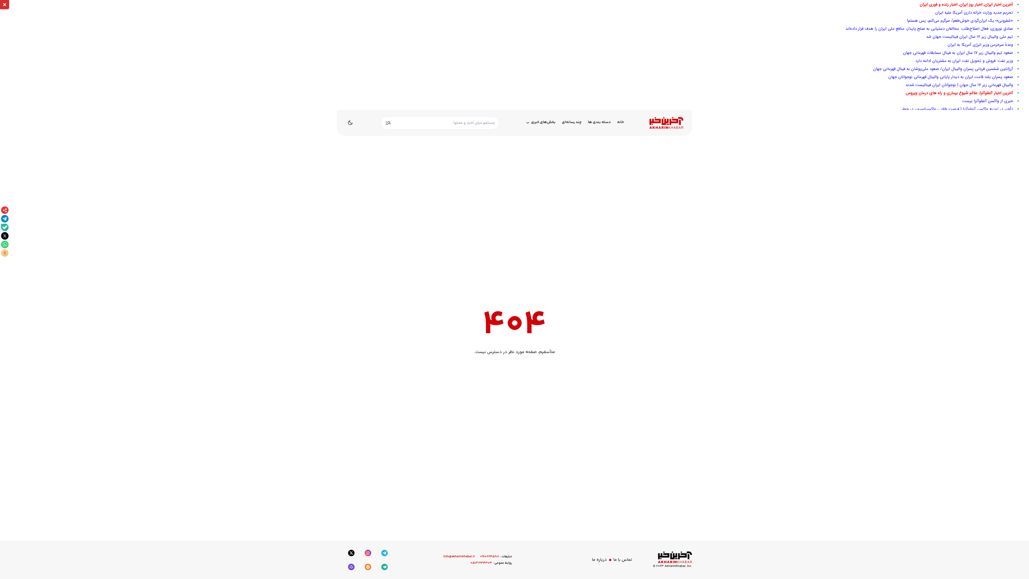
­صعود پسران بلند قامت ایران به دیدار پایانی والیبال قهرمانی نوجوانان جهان (950, 77)
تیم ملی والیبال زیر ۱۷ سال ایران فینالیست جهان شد (969, 37)
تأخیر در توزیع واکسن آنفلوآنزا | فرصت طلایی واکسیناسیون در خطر (957, 109)
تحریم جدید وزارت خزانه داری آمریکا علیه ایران (974, 12)
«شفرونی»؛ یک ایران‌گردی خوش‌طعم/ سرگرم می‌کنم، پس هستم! (960, 20)
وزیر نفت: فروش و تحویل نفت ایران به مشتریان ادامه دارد (964, 61)
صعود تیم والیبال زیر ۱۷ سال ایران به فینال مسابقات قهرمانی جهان (958, 53)
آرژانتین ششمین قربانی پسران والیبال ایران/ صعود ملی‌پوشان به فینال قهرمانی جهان (943, 69)
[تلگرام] (5, 218)
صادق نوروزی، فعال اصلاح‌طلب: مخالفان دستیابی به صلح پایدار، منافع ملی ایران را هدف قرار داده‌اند (929, 28)
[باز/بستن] (5, 253)
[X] (5, 236)
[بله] (5, 227)
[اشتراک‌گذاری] (5, 210)
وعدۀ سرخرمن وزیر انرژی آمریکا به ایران (980, 45)
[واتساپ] (5, 244)
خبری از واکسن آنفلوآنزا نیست (987, 101)
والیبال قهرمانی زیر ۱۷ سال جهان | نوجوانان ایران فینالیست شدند (959, 85)
